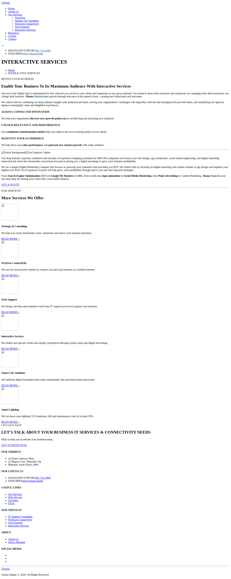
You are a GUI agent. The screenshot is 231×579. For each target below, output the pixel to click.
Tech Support (22, 26)
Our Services (15, 14)
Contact (12, 39)
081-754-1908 (42, 477)
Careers (12, 36)
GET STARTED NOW (14, 445)
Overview (20, 17)
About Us (13, 11)
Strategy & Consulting (27, 20)
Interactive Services (25, 29)
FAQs (11, 503)
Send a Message (16, 542)
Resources (13, 32)
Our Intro (13, 500)
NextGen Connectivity (27, 23)
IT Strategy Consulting (20, 516)
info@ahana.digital (33, 480)
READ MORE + (10, 238)
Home (11, 8)
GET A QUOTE (10, 184)
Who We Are (15, 497)
